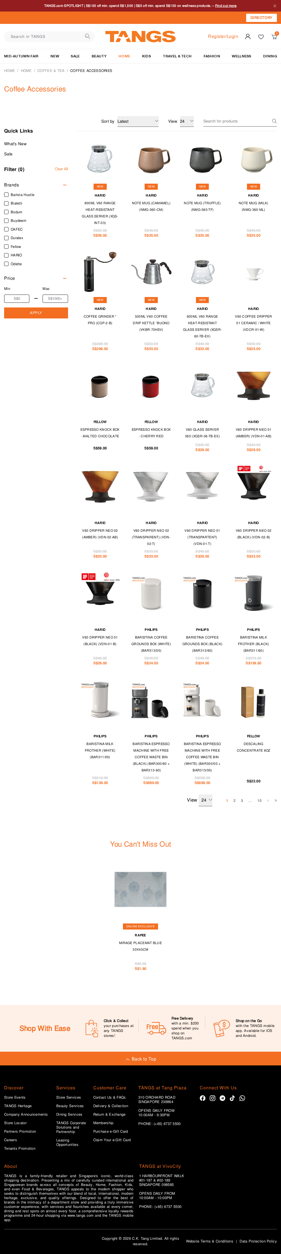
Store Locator (15, 1123)
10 (259, 800)
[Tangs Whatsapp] (242, 1098)
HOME (124, 56)
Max (46, 288)
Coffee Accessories (91, 70)
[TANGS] (140, 36)
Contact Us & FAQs (109, 1097)
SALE (75, 56)
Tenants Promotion (19, 1148)
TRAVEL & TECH (177, 56)
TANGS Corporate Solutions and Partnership (71, 1127)
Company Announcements (26, 1114)
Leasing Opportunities (67, 1142)
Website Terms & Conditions (209, 1241)
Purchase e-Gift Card (110, 1131)
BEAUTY (99, 56)
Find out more (226, 6)
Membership (103, 1123)
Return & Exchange (109, 1114)
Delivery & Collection (110, 1106)
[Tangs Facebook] (203, 1098)
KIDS (146, 56)
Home (9, 70)
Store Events (15, 1097)
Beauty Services (70, 1106)
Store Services (68, 1097)
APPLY (36, 312)
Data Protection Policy (258, 1241)
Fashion (212, 56)
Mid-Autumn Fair (21, 56)
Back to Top (144, 1059)
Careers (10, 1140)
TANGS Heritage (18, 1106)
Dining (270, 56)
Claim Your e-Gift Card (112, 1140)
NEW (54, 56)
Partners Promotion (20, 1131)
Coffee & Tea (51, 70)
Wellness (241, 56)
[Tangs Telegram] (222, 1098)
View (192, 800)
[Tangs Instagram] (212, 1098)
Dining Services (69, 1114)
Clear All (61, 169)
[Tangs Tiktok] (232, 1098)
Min (7, 288)
